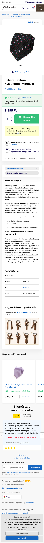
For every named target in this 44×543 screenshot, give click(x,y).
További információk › (13, 89)
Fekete (26, 287)
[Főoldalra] (9, 8)
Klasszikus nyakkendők (14, 16)
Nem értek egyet (22, 533)
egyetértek (22, 538)
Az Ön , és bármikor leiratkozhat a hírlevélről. (20, 473)
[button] (23, 8)
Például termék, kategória (17, 22)
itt (18, 133)
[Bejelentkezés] (28, 8)
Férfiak (15, 14)
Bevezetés (6, 14)
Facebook (30, 503)
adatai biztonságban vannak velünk (18, 472)
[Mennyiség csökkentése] (11, 120)
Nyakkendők (25, 14)
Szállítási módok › (27, 98)
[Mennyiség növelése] (11, 117)
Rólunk (25, 513)
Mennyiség (7, 119)
